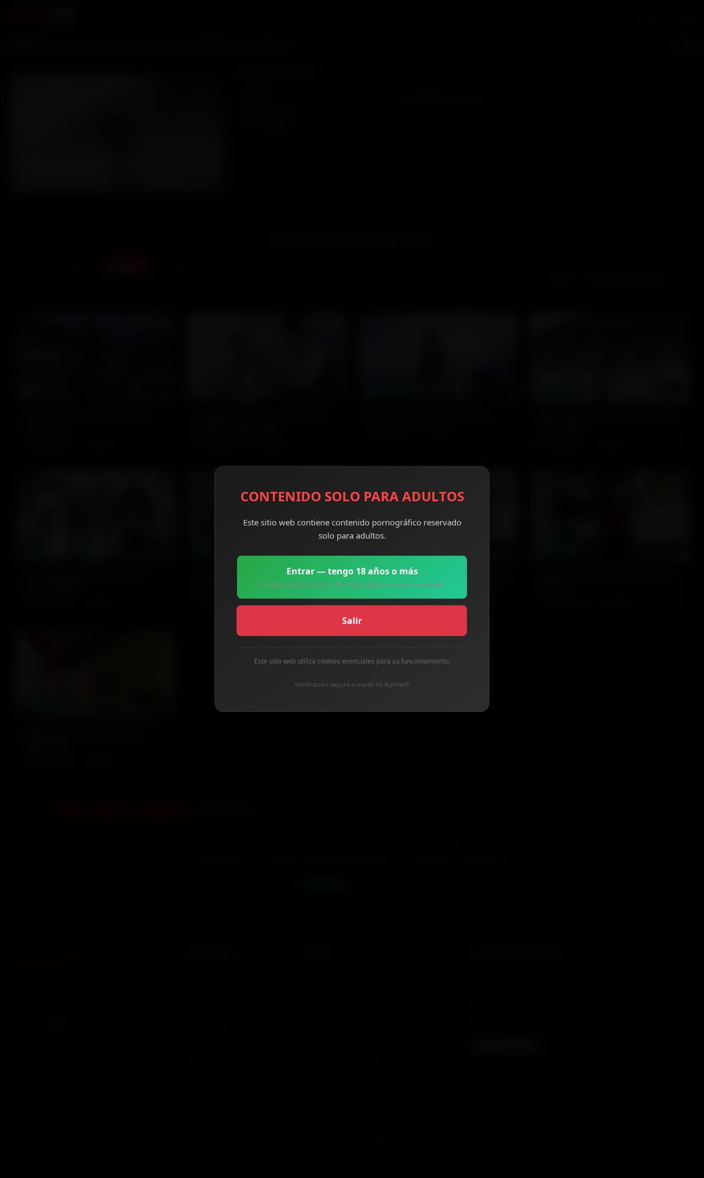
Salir (352, 621)
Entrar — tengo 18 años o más (352, 577)
